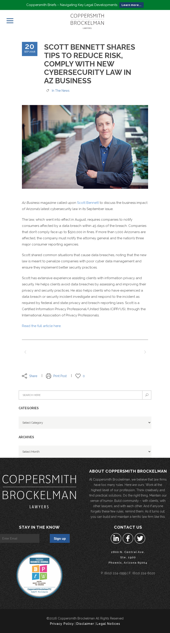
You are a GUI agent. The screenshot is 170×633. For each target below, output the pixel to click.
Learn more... (131, 5)
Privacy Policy (62, 623)
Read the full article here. (41, 326)
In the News (61, 90)
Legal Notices (108, 623)
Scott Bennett (88, 203)
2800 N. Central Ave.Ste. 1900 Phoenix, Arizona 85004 (127, 557)
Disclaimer (85, 623)
